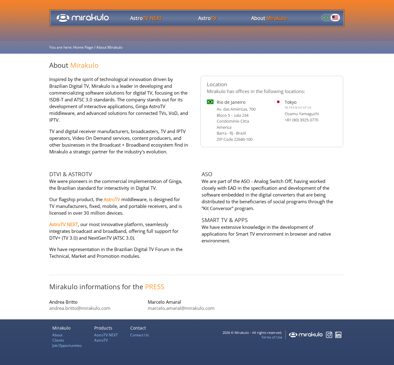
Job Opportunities (67, 345)
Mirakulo (269, 18)
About (57, 335)
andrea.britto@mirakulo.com (80, 308)
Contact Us (139, 335)
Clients (58, 340)
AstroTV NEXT (63, 224)
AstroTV (112, 199)
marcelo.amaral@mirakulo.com (181, 308)
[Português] (326, 17)
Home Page (82, 17)
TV (207, 18)
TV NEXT (146, 18)
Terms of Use (271, 337)
